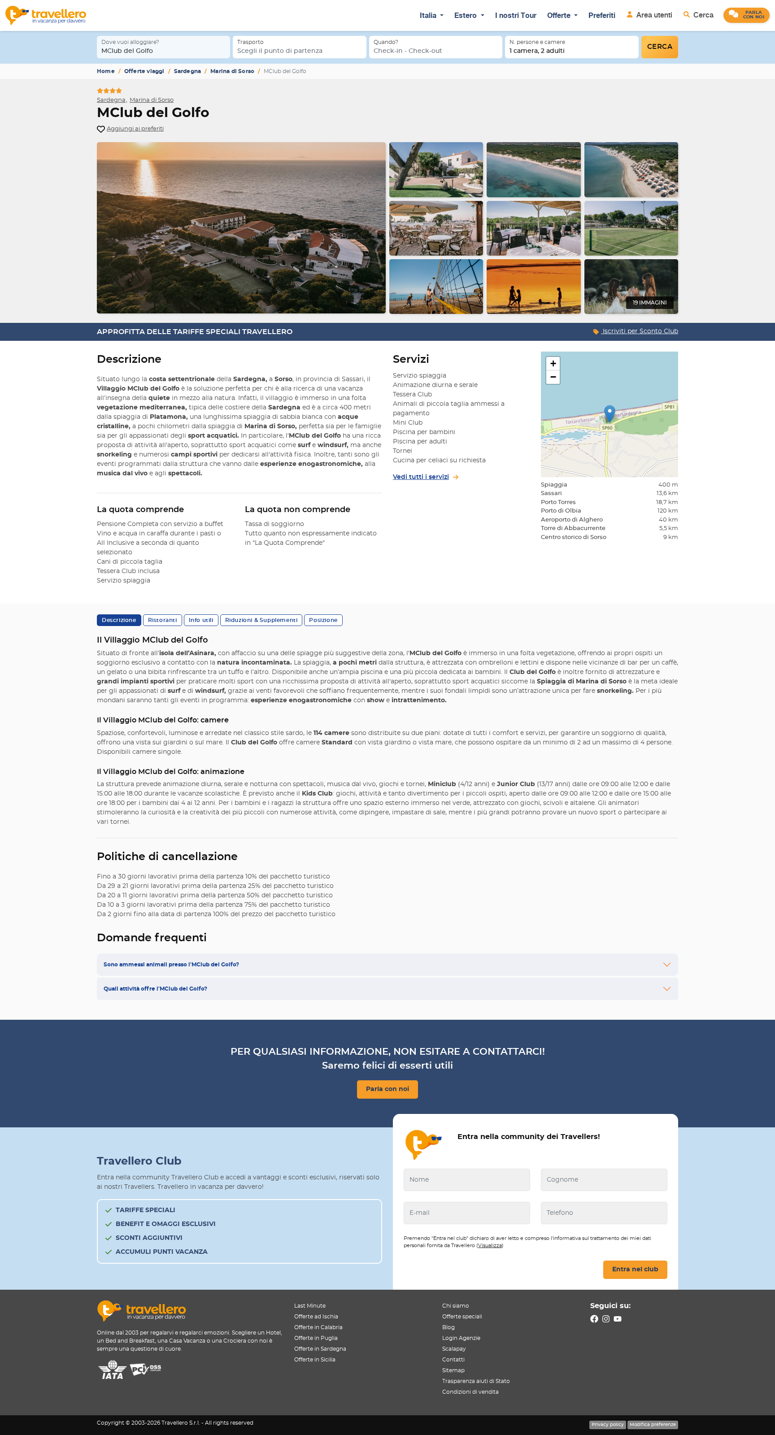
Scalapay (454, 1349)
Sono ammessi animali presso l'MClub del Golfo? (171, 964)
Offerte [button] (559, 15)
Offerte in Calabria (318, 1327)
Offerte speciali (462, 1316)
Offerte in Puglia (316, 1338)
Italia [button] (429, 15)
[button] (746, 15)
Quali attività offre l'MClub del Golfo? (155, 988)
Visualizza (490, 1245)
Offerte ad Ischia (316, 1316)
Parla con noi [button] (387, 1089)
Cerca (703, 15)
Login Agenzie (461, 1338)
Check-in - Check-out (408, 51)
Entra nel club (635, 1269)
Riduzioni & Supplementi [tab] (261, 620)
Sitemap (453, 1370)
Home (106, 71)
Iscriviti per (639, 331)
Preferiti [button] (601, 15)
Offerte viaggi (144, 71)
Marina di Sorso (232, 71)
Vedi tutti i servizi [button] (421, 477)
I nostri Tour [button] (515, 15)
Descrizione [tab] (119, 620)
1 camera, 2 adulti (537, 51)
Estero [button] (466, 15)
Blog (448, 1327)
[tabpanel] (387, 227)
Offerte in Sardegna (320, 1349)
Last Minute (310, 1306)
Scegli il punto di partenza (279, 51)
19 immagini (650, 302)
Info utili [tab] (201, 620)
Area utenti (653, 15)
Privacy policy (608, 1424)
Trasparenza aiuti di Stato (476, 1381)
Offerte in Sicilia (314, 1359)
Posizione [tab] (323, 620)
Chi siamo (455, 1306)
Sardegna (187, 71)
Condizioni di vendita (470, 1392)
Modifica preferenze (653, 1424)
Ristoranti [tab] (162, 620)
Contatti (453, 1359)
